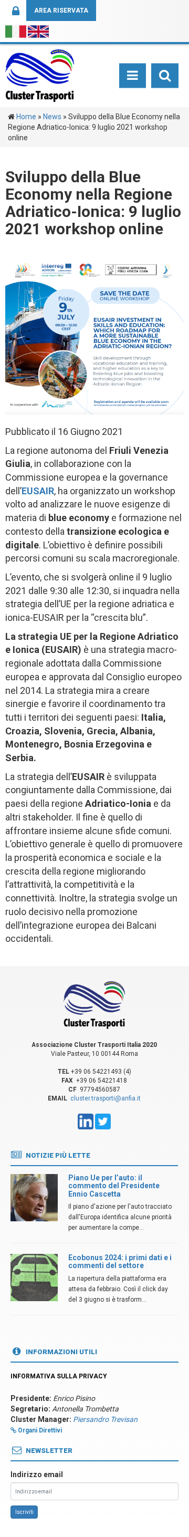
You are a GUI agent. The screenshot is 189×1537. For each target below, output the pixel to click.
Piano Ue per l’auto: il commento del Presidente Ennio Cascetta (114, 1185)
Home (26, 116)
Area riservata (61, 10)
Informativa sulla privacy (58, 1376)
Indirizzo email (36, 1474)
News (52, 116)
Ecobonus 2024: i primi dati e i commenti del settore (120, 1261)
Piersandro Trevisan (105, 1419)
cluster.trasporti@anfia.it (105, 1098)
